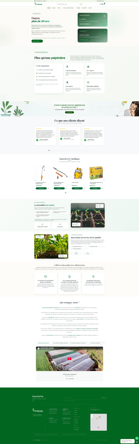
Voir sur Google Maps (69, 378)
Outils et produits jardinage (68, 7)
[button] (48, 150)
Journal (75, 414)
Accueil (49, 7)
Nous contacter (36, 41)
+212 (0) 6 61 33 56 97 (66, 423)
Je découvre (69, 112)
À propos (54, 7)
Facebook (77, 427)
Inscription (76, 421)
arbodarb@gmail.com (95, 409)
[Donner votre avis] (100, 4)
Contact (89, 7)
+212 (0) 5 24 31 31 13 (52, 422)
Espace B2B (84, 7)
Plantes (59, 7)
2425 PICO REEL (57, 182)
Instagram (77, 429)
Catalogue (78, 7)
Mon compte (76, 419)
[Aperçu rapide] (48, 188)
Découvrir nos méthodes (77, 257)
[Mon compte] (102, 4)
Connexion (76, 422)
